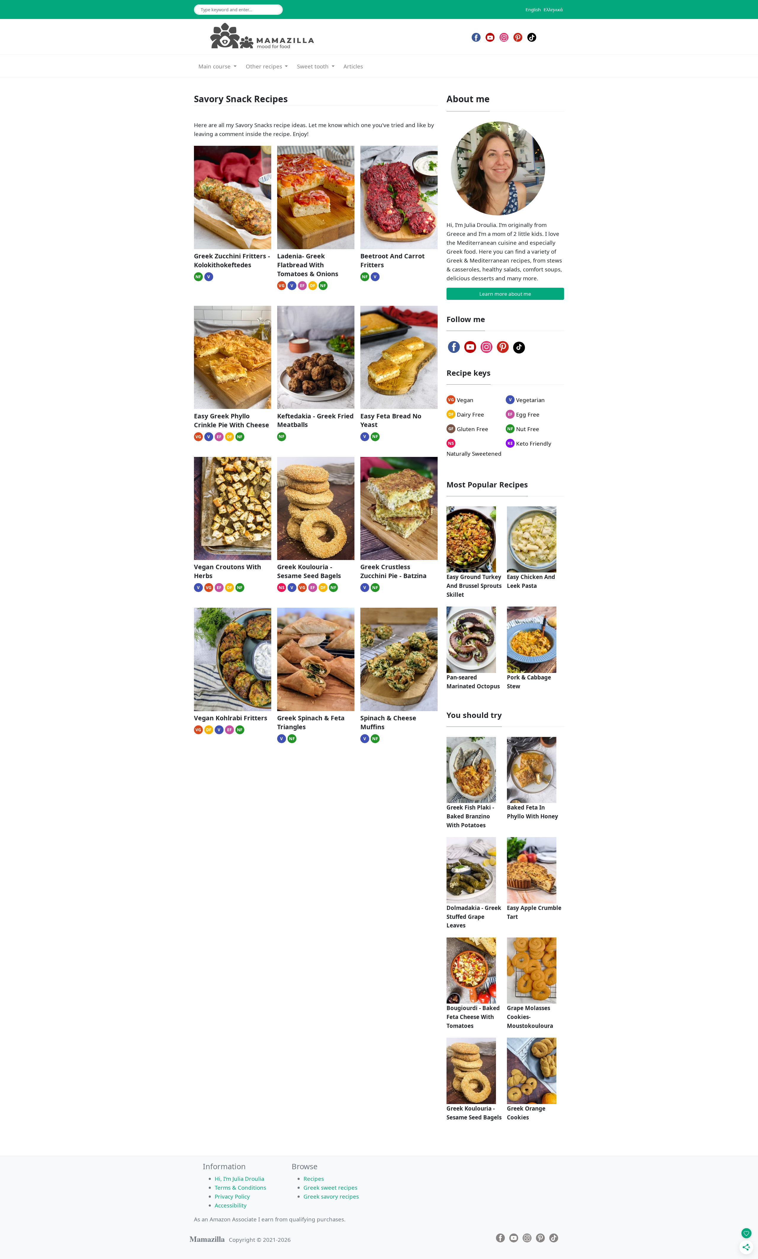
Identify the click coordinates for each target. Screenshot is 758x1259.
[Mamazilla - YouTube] (490, 37)
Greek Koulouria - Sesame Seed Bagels (309, 571)
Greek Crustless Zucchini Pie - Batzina (393, 571)
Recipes (313, 1178)
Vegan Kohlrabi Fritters (230, 718)
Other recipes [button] (265, 66)
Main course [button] (215, 66)
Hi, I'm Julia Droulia (239, 1178)
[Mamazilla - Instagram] (504, 37)
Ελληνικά (553, 9)
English (533, 9)
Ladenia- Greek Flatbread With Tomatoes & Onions (307, 265)
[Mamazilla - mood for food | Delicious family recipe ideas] (262, 36)
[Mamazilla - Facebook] (476, 37)
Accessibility (231, 1205)
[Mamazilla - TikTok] (531, 37)
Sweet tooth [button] (313, 66)
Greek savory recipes (331, 1196)
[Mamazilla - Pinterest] (517, 37)
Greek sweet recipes (330, 1187)
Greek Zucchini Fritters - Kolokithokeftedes (232, 260)
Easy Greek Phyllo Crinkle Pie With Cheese (231, 420)
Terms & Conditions (240, 1187)
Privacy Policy (232, 1196)
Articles (353, 66)
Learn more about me (505, 293)
